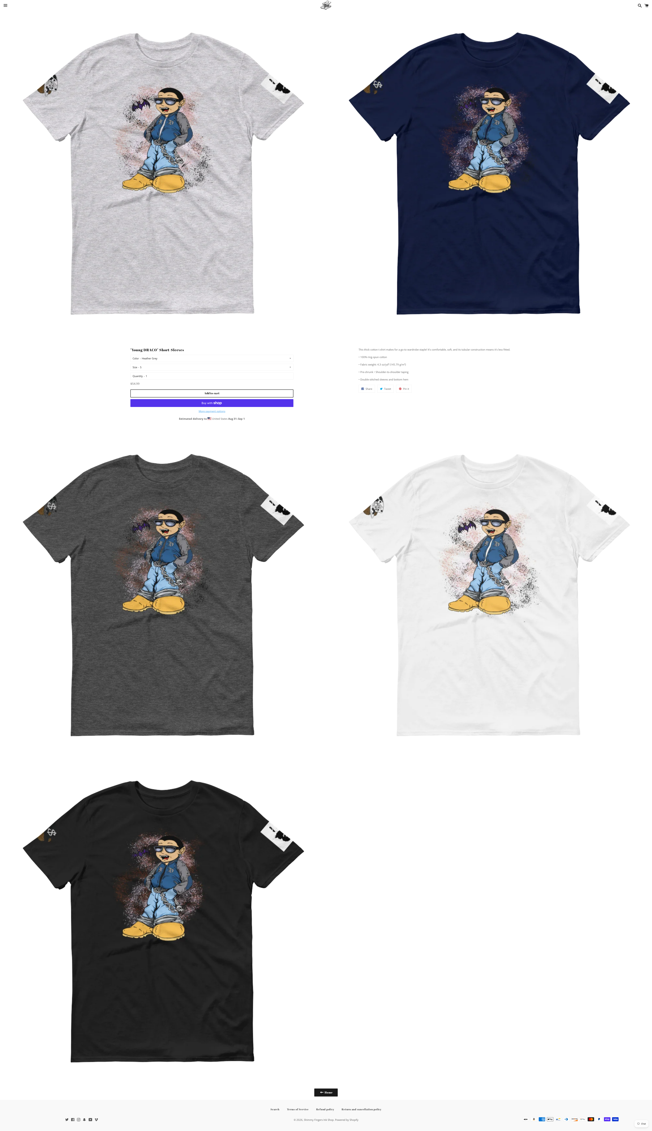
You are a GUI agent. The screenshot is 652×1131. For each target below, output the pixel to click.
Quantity (138, 376)
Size (135, 367)
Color (136, 358)
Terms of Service (298, 1109)
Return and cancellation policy (362, 1109)
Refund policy (325, 1109)
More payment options (212, 411)
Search (274, 1109)
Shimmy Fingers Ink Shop (319, 1119)
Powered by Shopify (346, 1119)
